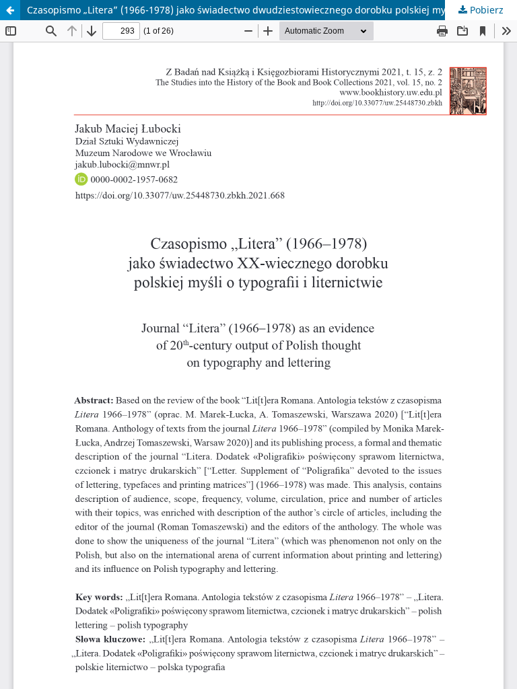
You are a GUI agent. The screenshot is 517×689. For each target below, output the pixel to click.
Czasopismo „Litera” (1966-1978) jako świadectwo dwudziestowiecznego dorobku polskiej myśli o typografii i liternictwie (272, 9)
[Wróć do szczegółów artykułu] (10, 10)
